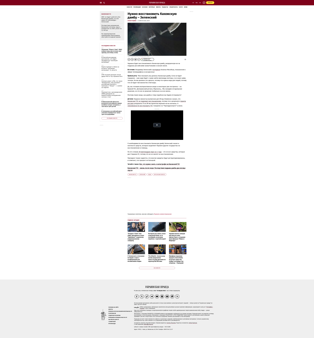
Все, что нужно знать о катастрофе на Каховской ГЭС (160, 164)
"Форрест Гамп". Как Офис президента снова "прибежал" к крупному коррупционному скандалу (136, 237)
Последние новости (108, 45)
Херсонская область (159, 174)
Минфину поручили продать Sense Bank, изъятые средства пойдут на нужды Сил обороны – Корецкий (176, 259)
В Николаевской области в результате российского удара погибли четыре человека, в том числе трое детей (111, 104)
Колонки (144, 7)
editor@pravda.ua (148, 324)
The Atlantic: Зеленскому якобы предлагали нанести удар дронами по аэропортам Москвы (157, 258)
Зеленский (142, 174)
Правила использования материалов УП (120, 311)
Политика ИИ (112, 313)
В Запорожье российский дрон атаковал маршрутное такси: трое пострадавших (111, 112)
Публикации (137, 7)
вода (149, 174)
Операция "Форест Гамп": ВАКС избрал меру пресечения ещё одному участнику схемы (111, 51)
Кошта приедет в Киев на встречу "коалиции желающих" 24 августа (110, 68)
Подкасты (165, 7)
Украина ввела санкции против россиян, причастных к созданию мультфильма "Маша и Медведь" (177, 237)
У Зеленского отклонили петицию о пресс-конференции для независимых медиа (136, 258)
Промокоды (112, 323)
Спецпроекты (173, 7)
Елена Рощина (132, 20)
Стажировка (112, 321)
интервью (156, 70)
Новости (129, 7)
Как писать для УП (113, 319)
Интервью (152, 7)
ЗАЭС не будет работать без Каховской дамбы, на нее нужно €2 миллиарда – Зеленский (110, 19)
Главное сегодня (133, 220)
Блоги (181, 7)
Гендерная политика (114, 315)
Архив (185, 7)
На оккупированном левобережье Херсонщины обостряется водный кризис (111, 35)
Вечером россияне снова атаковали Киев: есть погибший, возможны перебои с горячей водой (157, 236)
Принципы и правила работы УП (117, 317)
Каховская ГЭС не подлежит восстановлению (144, 101)
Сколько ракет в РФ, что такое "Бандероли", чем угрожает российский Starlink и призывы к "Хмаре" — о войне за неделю (111, 84)
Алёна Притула (193, 323)
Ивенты (158, 7)
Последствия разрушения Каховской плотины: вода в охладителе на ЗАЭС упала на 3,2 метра (111, 28)
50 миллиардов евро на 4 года (150, 152)
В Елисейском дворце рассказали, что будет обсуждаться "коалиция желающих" (109, 60)
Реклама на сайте (113, 307)
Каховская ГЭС (132, 174)
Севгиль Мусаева (171, 323)
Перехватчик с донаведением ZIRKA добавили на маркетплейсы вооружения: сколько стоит (111, 94)
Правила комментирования (163, 214)
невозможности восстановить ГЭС (140, 106)
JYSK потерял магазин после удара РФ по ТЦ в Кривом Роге (111, 75)
